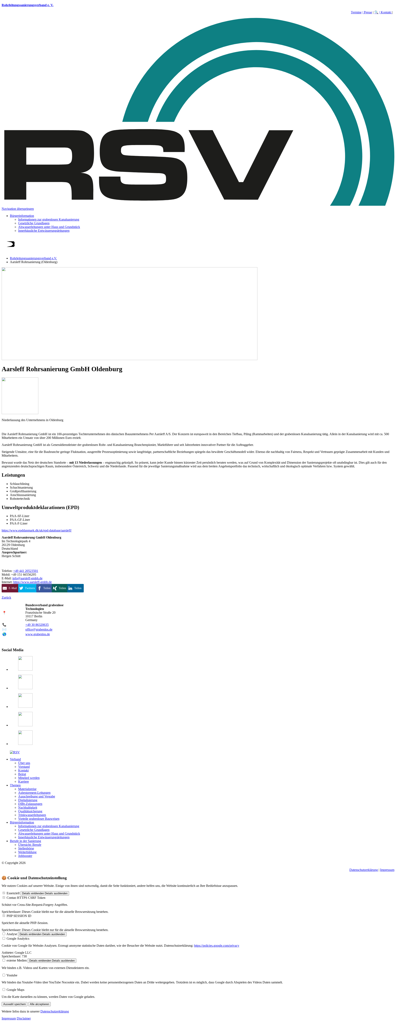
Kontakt (23, 770)
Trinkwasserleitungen (32, 815)
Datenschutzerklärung (363, 870)
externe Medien (17, 960)
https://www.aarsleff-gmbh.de (32, 582)
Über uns (24, 763)
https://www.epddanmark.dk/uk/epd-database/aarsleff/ (37, 530)
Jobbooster (25, 856)
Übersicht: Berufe (29, 844)
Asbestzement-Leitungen (34, 792)
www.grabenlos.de (37, 634)
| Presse (367, 12)
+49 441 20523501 (25, 571)
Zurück (6, 597)
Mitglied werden (29, 778)
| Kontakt (385, 12)
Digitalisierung (27, 800)
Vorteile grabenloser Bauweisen (38, 818)
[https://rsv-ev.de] (198, 205)
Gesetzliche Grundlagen (34, 223)
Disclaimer (24, 1018)
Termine (356, 12)
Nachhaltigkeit (27, 807)
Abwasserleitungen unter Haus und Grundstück (49, 227)
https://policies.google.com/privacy (216, 945)
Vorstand (24, 766)
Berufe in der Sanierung (25, 841)
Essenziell (13, 893)
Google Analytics (18, 938)
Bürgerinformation (22, 215)
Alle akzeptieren (39, 1004)
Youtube (11, 975)
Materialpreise (27, 789)
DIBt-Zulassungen (30, 804)
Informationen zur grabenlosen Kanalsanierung (48, 219)
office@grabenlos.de (38, 629)
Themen (15, 785)
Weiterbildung (27, 852)
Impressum (387, 870)
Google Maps (15, 989)
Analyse (11, 934)
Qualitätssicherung (30, 811)
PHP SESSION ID (19, 916)
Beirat (22, 774)
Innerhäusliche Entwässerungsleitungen (44, 230)
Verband (15, 759)
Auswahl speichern (14, 1004)
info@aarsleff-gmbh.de (27, 578)
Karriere (23, 781)
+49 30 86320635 (37, 624)
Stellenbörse (26, 848)
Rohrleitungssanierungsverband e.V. (33, 258)
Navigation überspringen (18, 208)
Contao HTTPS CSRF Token (26, 897)
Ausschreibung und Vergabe (36, 796)
